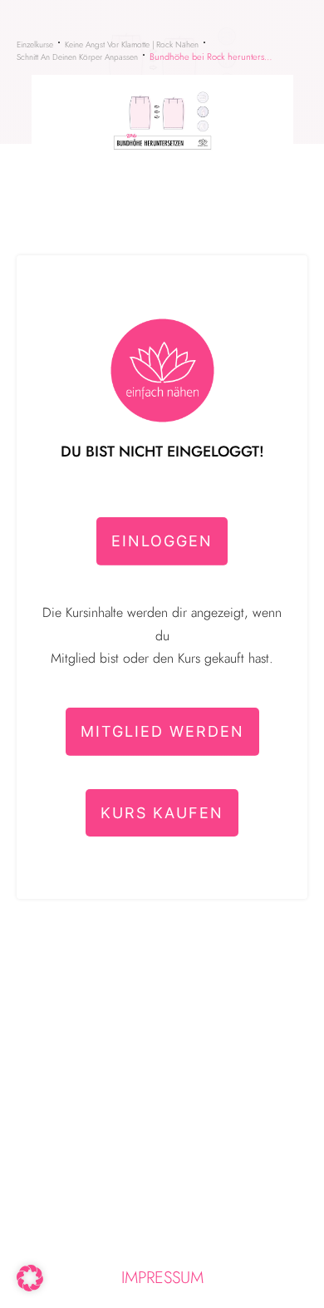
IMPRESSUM (162, 1278)
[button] (30, 1278)
